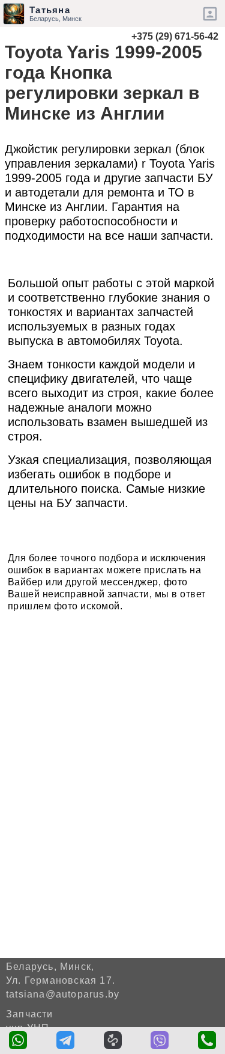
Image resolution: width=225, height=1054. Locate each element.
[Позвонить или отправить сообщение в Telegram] (65, 1040)
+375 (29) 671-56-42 (174, 36)
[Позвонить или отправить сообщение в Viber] (160, 1040)
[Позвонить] (207, 1040)
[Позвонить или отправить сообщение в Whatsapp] (18, 1040)
